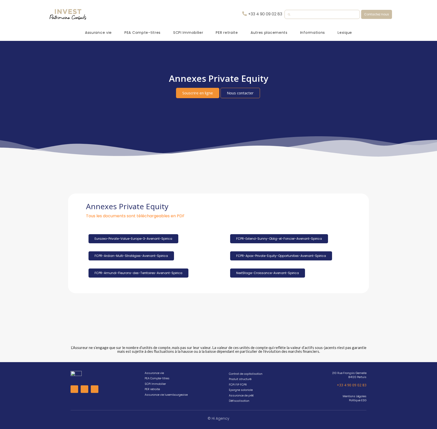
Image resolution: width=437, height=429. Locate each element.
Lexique (345, 32)
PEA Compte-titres (142, 32)
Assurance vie (98, 32)
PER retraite (227, 32)
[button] (376, 14)
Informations (312, 32)
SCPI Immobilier (188, 32)
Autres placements (269, 32)
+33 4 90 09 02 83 (351, 385)
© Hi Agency (218, 418)
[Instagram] (84, 389)
